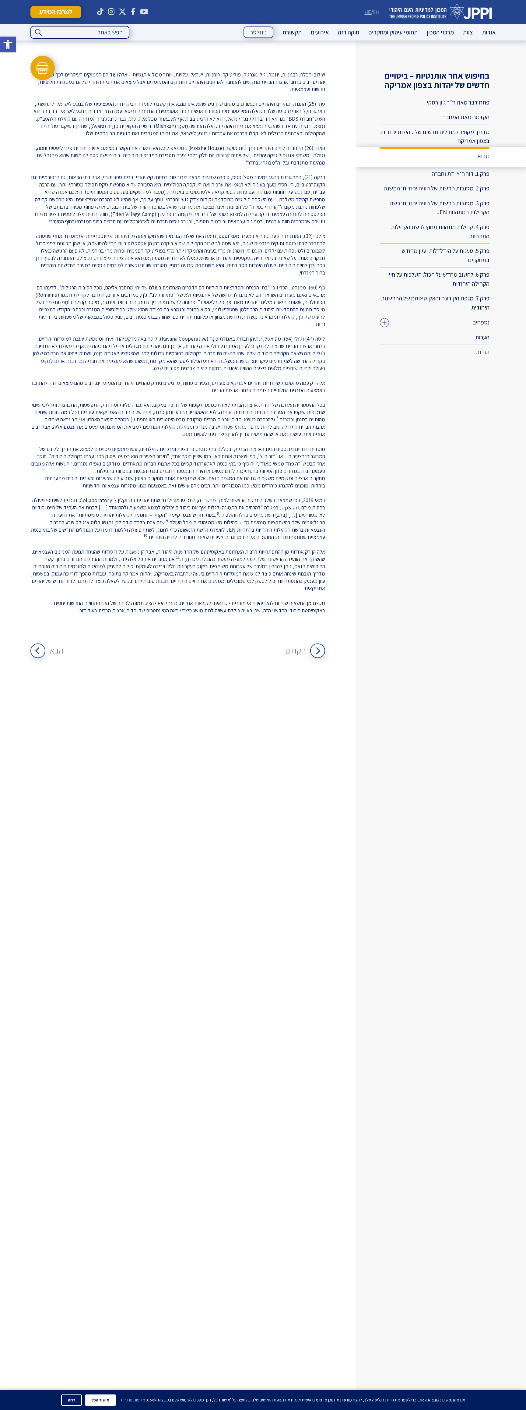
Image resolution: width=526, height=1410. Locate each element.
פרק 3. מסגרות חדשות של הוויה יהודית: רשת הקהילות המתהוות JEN (439, 207)
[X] (122, 12)
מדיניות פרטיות (133, 1400)
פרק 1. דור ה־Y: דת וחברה (460, 174)
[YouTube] (144, 12)
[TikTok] (100, 12)
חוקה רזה (348, 32)
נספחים (480, 322)
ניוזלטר (258, 32)
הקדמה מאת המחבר (466, 117)
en (376, 12)
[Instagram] (111, 12)
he (367, 12)
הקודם (295, 650)
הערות (482, 337)
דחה (71, 1400)
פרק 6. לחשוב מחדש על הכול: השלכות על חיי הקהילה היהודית (439, 279)
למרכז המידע (55, 12)
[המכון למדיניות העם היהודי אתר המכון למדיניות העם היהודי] (441, 12)
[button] (8, 44)
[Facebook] (133, 12)
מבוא (483, 156)
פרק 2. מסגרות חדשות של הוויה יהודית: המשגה (436, 188)
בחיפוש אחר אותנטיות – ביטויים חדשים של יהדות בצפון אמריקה (436, 80)
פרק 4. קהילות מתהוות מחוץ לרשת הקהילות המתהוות (440, 231)
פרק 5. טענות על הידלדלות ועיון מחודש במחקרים (445, 255)
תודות (482, 352)
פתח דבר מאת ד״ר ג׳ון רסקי (458, 102)
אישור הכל (100, 1400)
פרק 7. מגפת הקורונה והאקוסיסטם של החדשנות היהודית (435, 302)
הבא (57, 650)
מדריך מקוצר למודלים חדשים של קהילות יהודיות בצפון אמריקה (434, 136)
